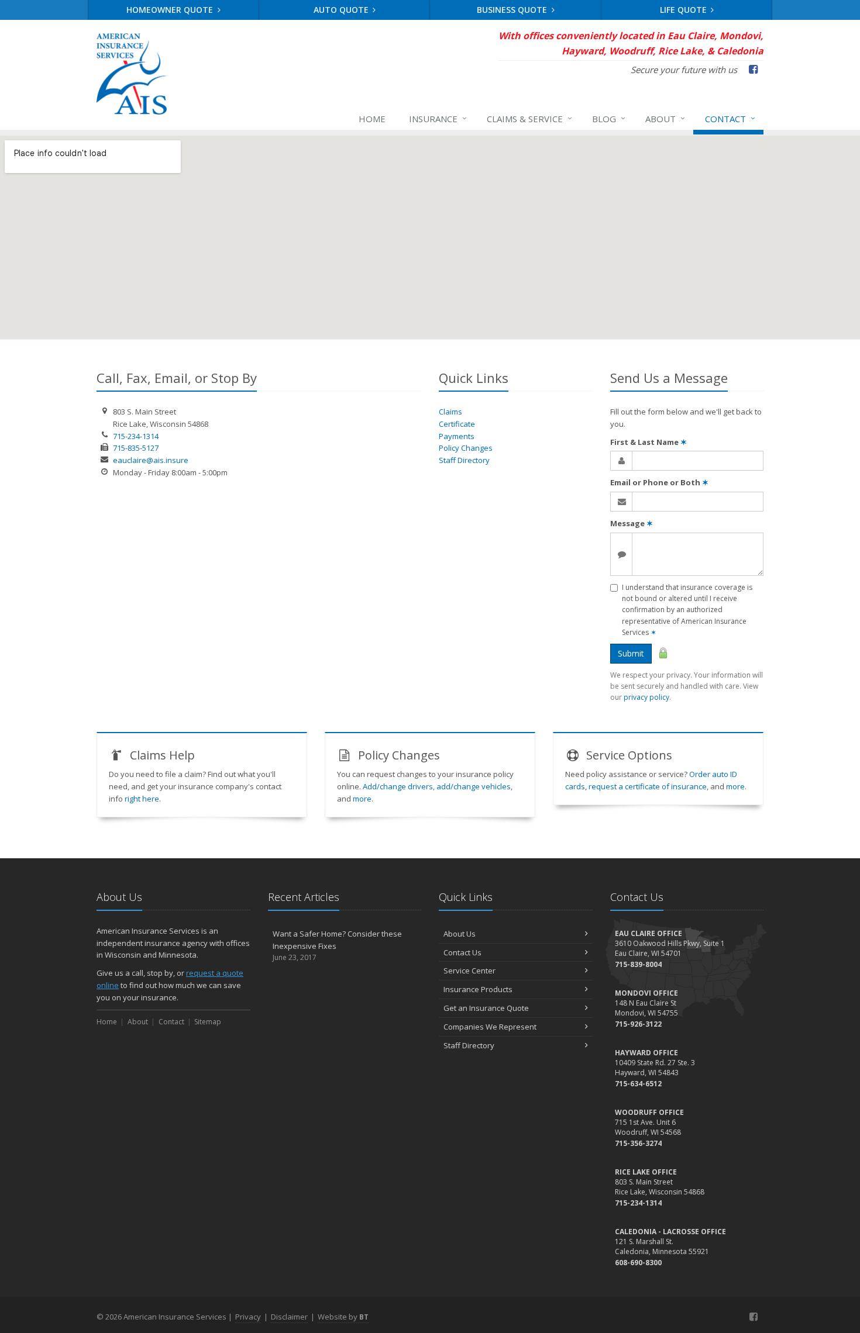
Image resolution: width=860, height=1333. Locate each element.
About (665, 118)
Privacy (248, 1316)
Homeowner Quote (170, 9)
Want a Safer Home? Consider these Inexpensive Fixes (337, 945)
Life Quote (684, 9)
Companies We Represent (489, 1026)
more (362, 798)
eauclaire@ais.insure (150, 460)
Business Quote (513, 9)
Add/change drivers (398, 786)
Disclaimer (289, 1316)
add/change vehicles (473, 786)
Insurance (438, 118)
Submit (631, 653)
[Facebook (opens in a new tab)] (753, 1316)
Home (372, 119)
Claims (450, 411)
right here (142, 798)
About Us (459, 933)
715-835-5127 (136, 448)
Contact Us (462, 952)
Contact (730, 118)
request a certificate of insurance (648, 786)
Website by (343, 1316)
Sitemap (207, 1022)
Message (631, 523)
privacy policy (646, 697)
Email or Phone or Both (659, 482)
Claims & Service (529, 118)
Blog (608, 118)
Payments (456, 436)
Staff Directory (464, 460)
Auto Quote (342, 9)
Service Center (469, 970)
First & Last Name (648, 442)
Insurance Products (477, 989)
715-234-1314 (136, 436)
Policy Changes (466, 448)
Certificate (457, 424)
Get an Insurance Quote (486, 1008)
